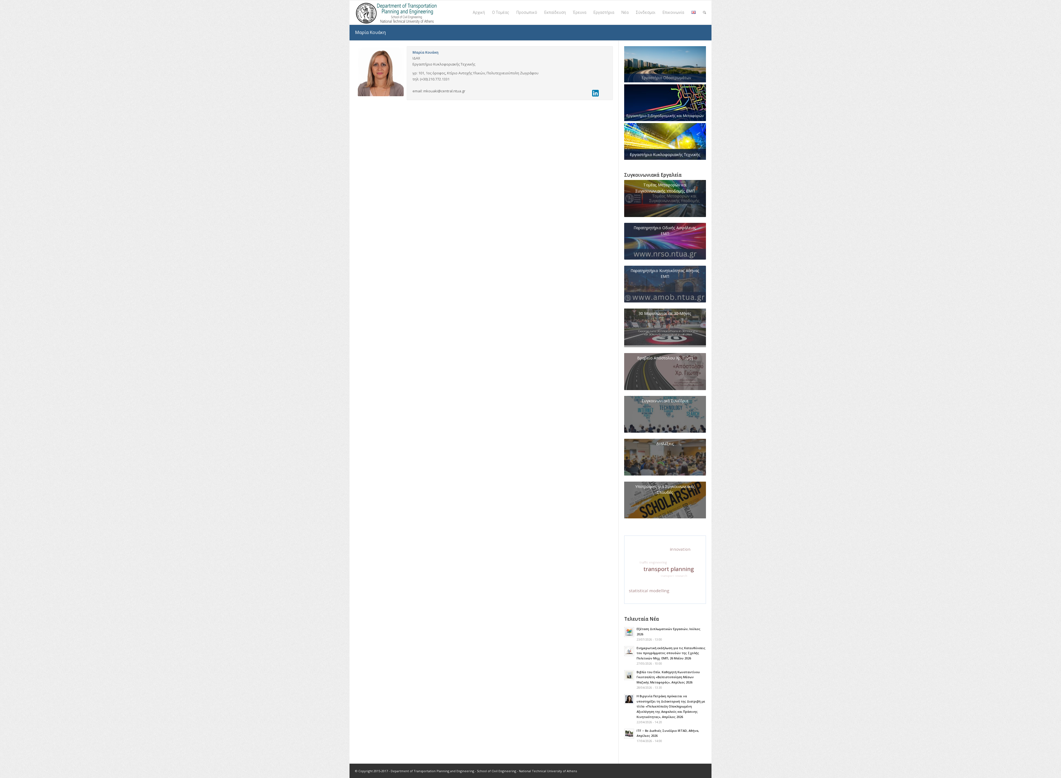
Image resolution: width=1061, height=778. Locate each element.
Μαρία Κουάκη (370, 32)
